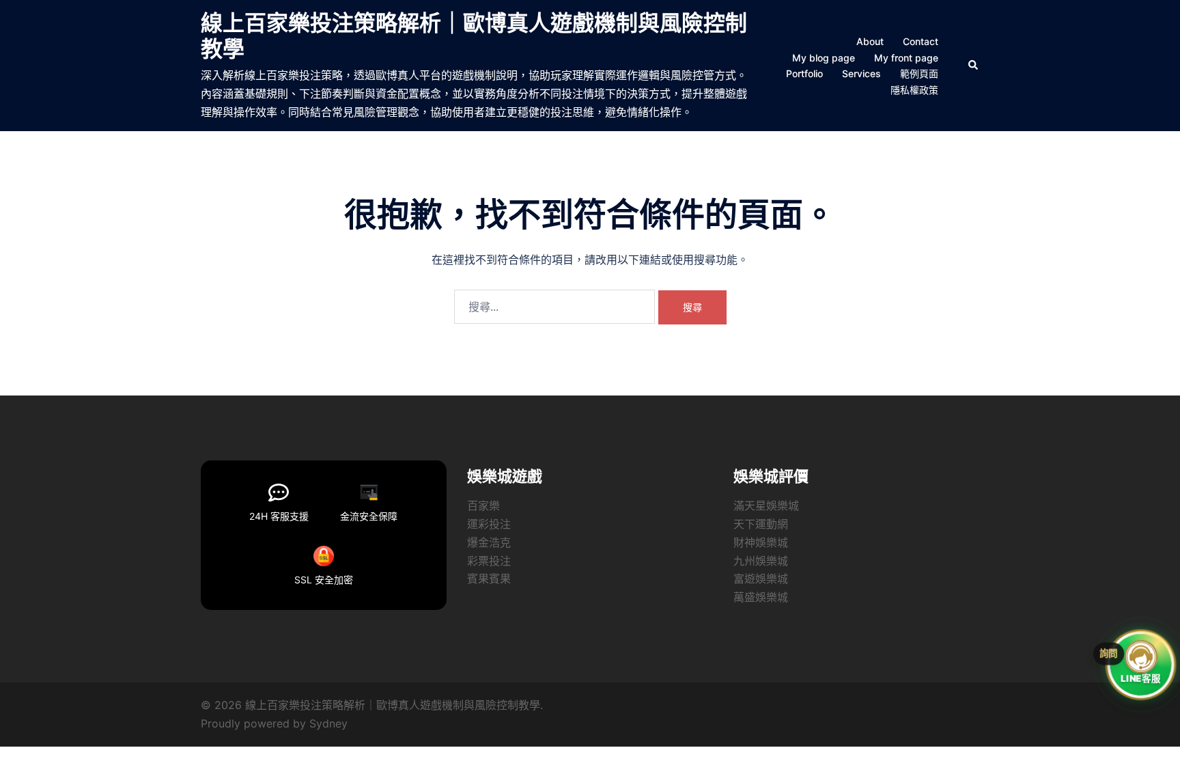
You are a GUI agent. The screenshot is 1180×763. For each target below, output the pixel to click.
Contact (920, 41)
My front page (906, 58)
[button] (973, 65)
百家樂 (483, 505)
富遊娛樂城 (760, 578)
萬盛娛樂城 (760, 597)
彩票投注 (489, 561)
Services (861, 73)
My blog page (823, 58)
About (870, 41)
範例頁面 (919, 73)
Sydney (328, 723)
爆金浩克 (489, 542)
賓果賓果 (489, 578)
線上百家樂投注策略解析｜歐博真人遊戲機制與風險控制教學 (474, 36)
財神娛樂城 (760, 542)
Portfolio (804, 73)
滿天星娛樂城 (766, 505)
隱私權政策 (914, 90)
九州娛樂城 (760, 561)
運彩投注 (489, 524)
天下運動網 (760, 524)
